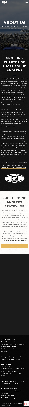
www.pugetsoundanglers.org (16, 240)
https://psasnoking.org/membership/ (13, 167)
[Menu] (26, 2)
